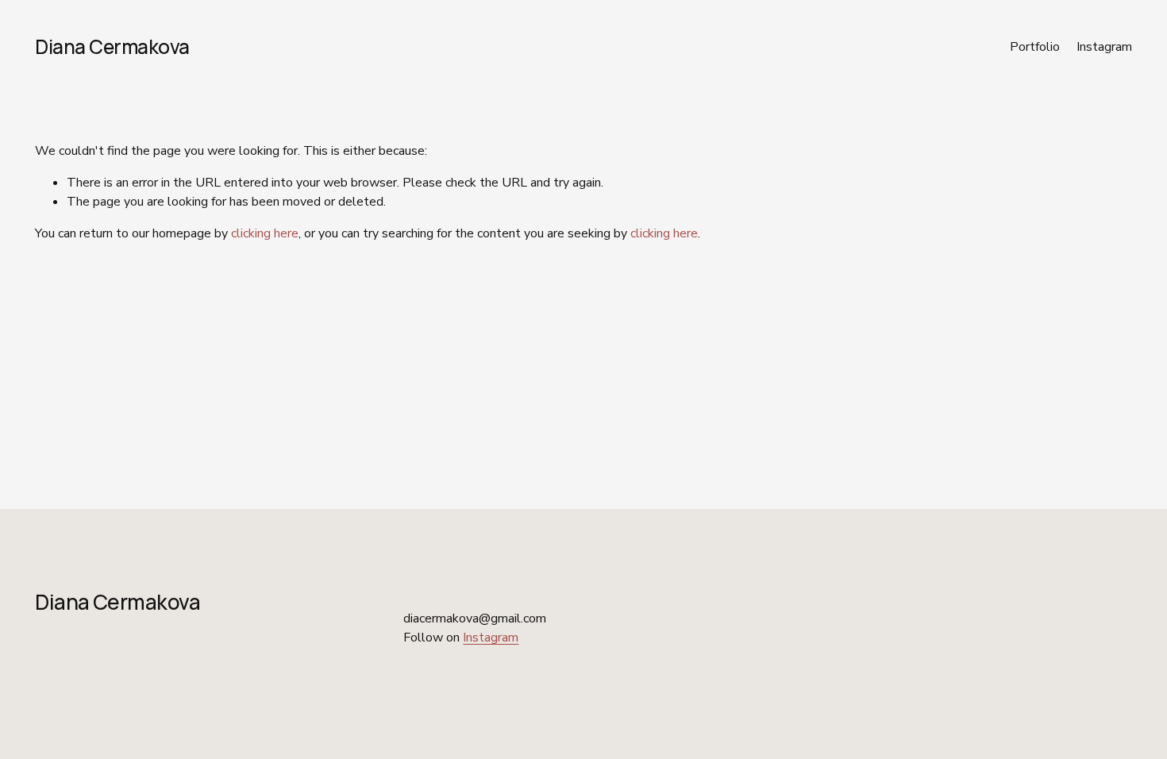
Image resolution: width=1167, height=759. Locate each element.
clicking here (264, 233)
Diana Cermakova (112, 46)
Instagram (1104, 47)
